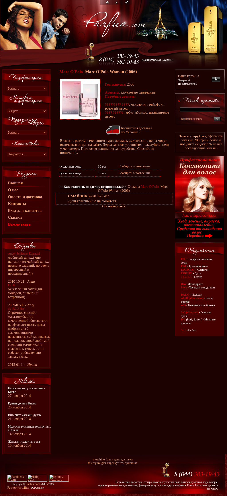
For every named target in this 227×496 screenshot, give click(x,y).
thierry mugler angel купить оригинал (112, 463)
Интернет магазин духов (24, 415)
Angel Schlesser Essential (24, 253)
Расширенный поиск (191, 118)
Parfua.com (33, 484)
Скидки (15, 217)
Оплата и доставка (25, 196)
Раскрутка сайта (18, 487)
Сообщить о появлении (134, 166)
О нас (13, 190)
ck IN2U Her (16, 308)
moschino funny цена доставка (113, 459)
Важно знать (19, 224)
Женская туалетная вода (24, 441)
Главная (15, 183)
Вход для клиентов (25, 210)
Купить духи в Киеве (22, 403)
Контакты (17, 203)
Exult (11, 285)
